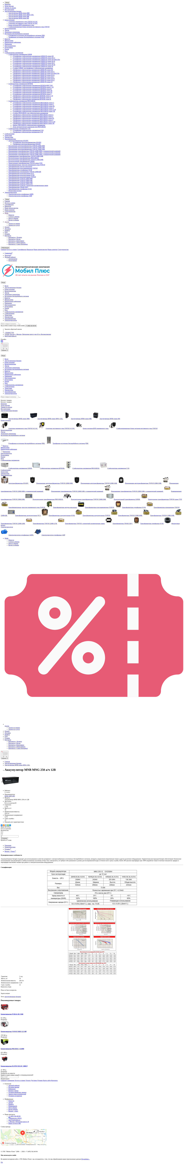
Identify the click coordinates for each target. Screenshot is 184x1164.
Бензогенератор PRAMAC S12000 (12, 1049)
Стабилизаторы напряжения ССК (19, 128)
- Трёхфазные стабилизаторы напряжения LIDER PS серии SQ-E (33, 75)
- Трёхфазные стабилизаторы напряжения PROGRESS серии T (32, 120)
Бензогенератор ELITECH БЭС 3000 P (14, 1066)
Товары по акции (10, 8)
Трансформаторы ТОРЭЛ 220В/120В (20, 182)
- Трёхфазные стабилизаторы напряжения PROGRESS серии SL (33, 118)
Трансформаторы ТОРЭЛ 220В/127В (20, 184)
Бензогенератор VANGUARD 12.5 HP (14, 1031)
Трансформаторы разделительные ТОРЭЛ (22, 177)
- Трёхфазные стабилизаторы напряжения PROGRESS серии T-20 (33, 121)
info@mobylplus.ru (14, 1120)
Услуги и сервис (10, 203)
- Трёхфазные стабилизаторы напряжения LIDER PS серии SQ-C (33, 71)
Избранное (12, 1089)
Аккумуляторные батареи (13, 11)
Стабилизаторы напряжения (14, 52)
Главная (7, 201)
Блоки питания (9, 20)
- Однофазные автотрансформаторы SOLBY (26, 142)
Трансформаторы (10, 139)
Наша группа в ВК (14, 1123)
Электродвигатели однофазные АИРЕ (20, 194)
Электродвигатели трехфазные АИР (20, 196)
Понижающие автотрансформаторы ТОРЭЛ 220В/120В (26, 149)
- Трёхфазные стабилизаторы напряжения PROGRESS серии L (32, 116)
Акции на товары (14, 223)
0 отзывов (7, 792)
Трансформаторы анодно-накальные (20, 166)
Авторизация (12, 259)
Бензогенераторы (10, 28)
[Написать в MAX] (2, 342)
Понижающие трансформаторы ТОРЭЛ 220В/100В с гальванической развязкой (34, 151)
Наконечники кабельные (13, 42)
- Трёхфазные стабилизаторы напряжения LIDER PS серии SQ (32, 70)
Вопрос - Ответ (10, 851)
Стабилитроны (9, 134)
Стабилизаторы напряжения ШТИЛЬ (20, 84)
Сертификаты (9, 204)
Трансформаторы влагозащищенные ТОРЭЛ (23, 168)
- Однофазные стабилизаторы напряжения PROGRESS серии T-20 (34, 109)
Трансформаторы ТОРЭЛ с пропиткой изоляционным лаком (28, 185)
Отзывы (7, 234)
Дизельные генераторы (12, 32)
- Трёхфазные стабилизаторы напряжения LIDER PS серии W (32, 82)
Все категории (9, 9)
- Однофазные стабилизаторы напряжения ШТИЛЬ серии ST (32, 92)
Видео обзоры (13, 1109)
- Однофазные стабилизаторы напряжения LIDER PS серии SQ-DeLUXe (36, 59)
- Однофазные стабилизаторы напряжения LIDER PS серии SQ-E (33, 61)
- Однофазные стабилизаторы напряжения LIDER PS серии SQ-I (33, 63)
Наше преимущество (11, 208)
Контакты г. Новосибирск (16, 242)
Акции (7, 222)
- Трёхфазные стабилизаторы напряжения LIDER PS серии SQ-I (33, 77)
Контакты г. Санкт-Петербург (18, 244)
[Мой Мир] (10, 825)
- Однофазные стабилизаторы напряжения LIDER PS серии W (32, 66)
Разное (7, 49)
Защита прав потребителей (17, 1094)
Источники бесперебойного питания (17, 34)
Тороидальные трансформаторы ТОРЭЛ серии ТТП (25, 163)
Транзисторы (9, 137)
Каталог (6, 402)
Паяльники (8, 44)
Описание (8, 845)
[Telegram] (6, 825)
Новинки (8, 4)
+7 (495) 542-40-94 (14, 1116)
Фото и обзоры (13, 218)
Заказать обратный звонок (13, 329)
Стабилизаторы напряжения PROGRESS (21, 101)
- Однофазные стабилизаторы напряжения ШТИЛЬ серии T (31, 94)
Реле (6, 51)
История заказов (13, 1087)
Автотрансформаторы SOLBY (18, 140)
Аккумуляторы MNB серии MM (18, 13)
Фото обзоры (12, 1108)
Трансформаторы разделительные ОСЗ (21, 173)
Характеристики (10, 847)
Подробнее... (85, 1159)
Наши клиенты (9, 210)
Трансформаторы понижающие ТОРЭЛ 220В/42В (24, 172)
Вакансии (8, 206)
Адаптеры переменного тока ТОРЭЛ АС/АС (23, 21)
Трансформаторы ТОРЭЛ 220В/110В (20, 180)
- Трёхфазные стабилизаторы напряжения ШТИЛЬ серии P (31, 97)
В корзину (4, 838)
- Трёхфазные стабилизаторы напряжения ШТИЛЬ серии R (31, 99)
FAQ (6, 232)
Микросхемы (9, 40)
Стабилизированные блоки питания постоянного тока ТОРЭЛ (28, 27)
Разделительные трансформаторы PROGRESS (23, 158)
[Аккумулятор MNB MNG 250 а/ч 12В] (10, 787)
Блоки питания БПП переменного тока (21, 25)
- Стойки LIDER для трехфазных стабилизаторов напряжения (32, 68)
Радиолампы (9, 47)
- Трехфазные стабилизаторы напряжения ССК (27, 132)
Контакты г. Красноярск (16, 241)
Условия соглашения (15, 1096)
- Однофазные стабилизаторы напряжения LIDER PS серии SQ (33, 56)
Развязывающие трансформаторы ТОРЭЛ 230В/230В (25, 156)
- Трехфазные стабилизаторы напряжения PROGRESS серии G (32, 115)
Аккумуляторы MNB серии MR (18, 16)
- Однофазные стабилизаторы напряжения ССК (28, 130)
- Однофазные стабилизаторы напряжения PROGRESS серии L (33, 104)
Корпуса (7, 39)
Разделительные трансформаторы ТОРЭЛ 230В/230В (25, 159)
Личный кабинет (14, 1085)
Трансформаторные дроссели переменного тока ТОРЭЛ (26, 165)
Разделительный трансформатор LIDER (21, 161)
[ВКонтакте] (1, 825)
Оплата (7, 227)
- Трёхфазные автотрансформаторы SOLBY (26, 144)
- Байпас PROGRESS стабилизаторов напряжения (28, 125)
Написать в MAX (16, 1118)
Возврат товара (13, 1090)
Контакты (8, 235)
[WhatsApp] (8, 825)
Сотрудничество (10, 211)
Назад (7, 2)
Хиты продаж (9, 6)
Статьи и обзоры (13, 216)
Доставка (8, 229)
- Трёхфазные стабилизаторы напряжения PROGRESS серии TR (33, 123)
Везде (6, 286)
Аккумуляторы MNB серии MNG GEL (21, 15)
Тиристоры (8, 135)
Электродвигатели (11, 192)
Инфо (6, 213)
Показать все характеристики (14, 822)
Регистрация (12, 260)
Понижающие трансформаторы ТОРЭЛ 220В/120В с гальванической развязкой (34, 154)
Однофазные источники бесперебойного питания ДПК (26, 35)
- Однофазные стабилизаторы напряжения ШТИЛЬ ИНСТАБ (32, 85)
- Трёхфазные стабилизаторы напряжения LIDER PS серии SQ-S (33, 80)
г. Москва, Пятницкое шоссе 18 (18, 1122)
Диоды (7, 30)
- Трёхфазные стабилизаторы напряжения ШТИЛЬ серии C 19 (32, 96)
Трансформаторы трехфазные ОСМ (20, 189)
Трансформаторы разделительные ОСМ (21, 175)
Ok (2, 1162)
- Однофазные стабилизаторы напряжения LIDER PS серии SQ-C (33, 58)
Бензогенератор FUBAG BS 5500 (12, 1014)
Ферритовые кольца (14, 190)
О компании (10, 1080)
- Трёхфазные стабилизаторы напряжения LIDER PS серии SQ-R (33, 78)
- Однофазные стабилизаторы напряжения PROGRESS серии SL (33, 106)
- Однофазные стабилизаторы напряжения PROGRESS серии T (33, 108)
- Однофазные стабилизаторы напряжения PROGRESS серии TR (33, 111)
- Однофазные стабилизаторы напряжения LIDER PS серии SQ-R (33, 65)
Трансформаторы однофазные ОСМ (20, 170)
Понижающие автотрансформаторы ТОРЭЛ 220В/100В (26, 146)
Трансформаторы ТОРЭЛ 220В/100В (20, 178)
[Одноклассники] (4, 825)
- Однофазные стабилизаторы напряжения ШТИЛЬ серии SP (32, 90)
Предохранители (10, 46)
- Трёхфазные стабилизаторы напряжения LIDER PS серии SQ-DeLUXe (35, 73)
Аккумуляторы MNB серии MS (18, 18)
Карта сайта (47, 1080)
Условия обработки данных (17, 1092)
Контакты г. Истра (14, 239)
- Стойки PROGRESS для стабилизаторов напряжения (30, 113)
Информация (12, 1106)
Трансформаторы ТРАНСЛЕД (18, 187)
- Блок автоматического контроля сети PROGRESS (29, 127)
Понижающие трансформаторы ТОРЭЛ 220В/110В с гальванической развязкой (34, 153)
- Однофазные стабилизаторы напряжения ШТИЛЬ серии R (32, 89)
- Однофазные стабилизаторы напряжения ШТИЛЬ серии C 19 (32, 87)
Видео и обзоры (13, 220)
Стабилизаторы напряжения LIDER (20, 54)
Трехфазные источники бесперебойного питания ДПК (26, 37)
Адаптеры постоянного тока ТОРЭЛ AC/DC (23, 23)
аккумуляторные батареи (13, 996)
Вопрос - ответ (13, 1111)
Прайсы (7, 230)
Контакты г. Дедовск (15, 237)
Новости (11, 215)
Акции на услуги (14, 225)
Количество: (5, 830)
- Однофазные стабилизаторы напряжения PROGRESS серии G (33, 103)
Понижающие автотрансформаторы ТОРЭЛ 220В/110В (26, 147)
